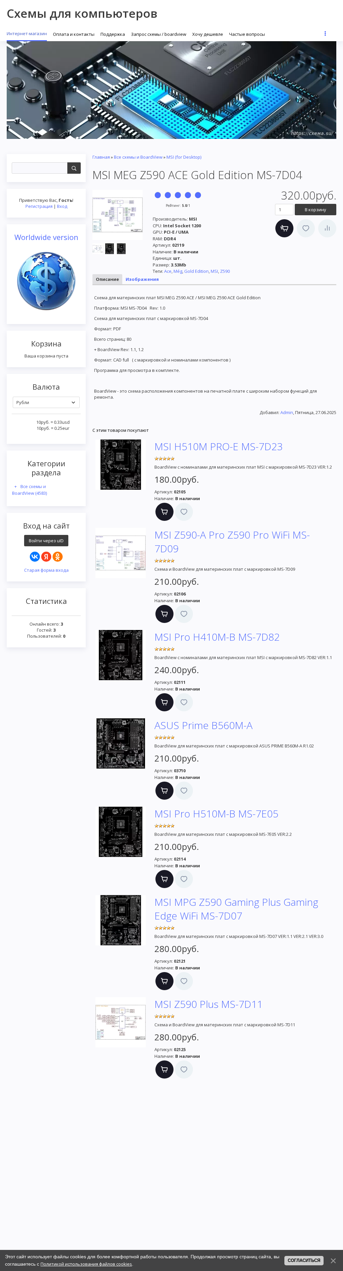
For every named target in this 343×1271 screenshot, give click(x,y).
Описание (107, 279)
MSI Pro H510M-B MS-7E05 (216, 813)
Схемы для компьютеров (82, 13)
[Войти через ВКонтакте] (35, 557)
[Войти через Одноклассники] (58, 557)
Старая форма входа (46, 570)
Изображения (142, 279)
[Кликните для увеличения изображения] (117, 215)
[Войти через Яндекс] (46, 557)
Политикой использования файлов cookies (86, 1264)
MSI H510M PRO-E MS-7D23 (218, 446)
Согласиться (304, 1260)
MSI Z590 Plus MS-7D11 (208, 1004)
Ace (168, 271)
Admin (286, 412)
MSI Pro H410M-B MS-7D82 (217, 637)
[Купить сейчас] (284, 228)
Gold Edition (196, 271)
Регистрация (39, 206)
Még (178, 271)
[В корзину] (164, 512)
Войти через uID (46, 541)
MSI (214, 271)
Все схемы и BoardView (29, 489)
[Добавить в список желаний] (306, 228)
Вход (62, 206)
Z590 (225, 271)
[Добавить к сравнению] (327, 228)
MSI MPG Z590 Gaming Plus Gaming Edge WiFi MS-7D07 (236, 909)
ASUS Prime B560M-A (203, 725)
